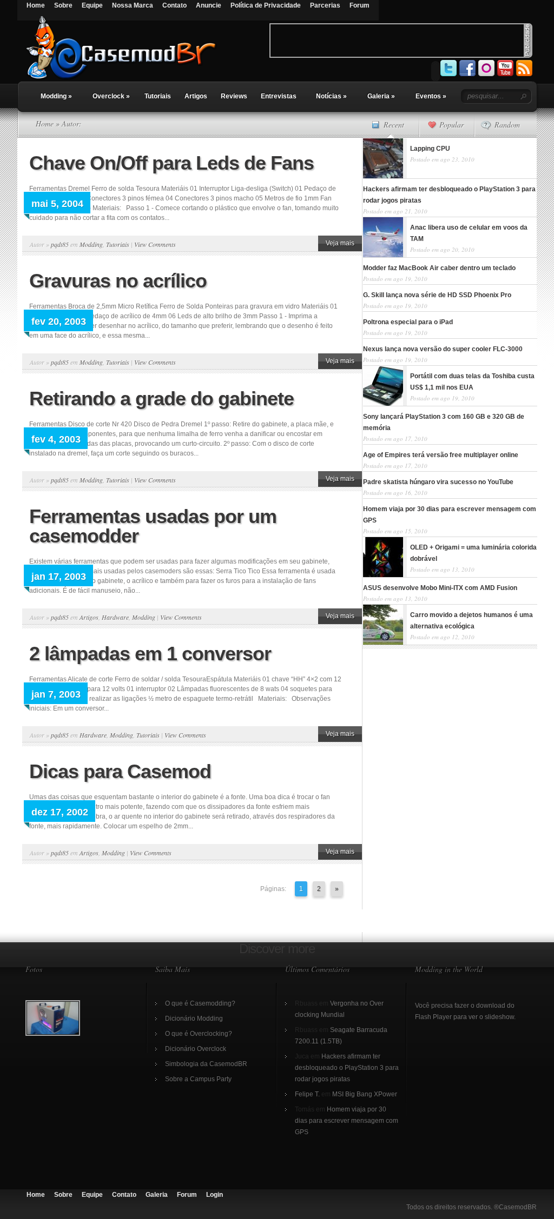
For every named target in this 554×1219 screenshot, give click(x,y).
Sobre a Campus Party (198, 1079)
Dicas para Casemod (120, 771)
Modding (56, 96)
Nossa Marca (132, 5)
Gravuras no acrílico (118, 281)
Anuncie (208, 5)
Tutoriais (157, 96)
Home (36, 5)
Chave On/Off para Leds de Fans (171, 163)
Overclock (111, 96)
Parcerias (325, 5)
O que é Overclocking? (198, 1033)
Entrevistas (278, 96)
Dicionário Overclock (195, 1049)
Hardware (115, 617)
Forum (359, 5)
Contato (174, 5)
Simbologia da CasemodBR (206, 1064)
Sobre (63, 5)
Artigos (195, 96)
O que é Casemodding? (200, 1003)
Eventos (431, 96)
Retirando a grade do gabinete (161, 398)
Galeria (381, 96)
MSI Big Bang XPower (364, 1094)
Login (214, 1194)
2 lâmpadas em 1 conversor (150, 653)
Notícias (331, 96)
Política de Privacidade (265, 5)
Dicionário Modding (194, 1018)
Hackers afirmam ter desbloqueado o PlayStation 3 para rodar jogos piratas (347, 1068)
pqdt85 (60, 244)
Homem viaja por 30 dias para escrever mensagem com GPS (346, 1121)
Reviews (234, 96)
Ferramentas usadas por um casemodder (152, 526)
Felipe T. (307, 1094)
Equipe (92, 5)
